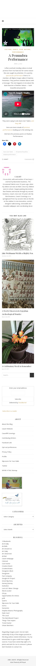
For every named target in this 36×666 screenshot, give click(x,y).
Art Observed (7, 554)
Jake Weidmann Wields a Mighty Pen (17, 253)
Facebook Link (7, 443)
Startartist (5, 608)
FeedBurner (22, 403)
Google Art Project (8, 578)
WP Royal (23, 662)
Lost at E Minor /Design (10, 588)
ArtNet (4, 556)
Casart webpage (7, 559)
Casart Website (7, 429)
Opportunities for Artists (10, 596)
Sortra (4, 606)
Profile (4, 456)
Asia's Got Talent (8, 152)
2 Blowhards (6, 541)
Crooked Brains (7, 568)
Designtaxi (5, 573)
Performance (18, 52)
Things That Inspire (8, 620)
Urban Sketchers (7, 625)
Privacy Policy (6, 452)
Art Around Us (7, 549)
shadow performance (9, 154)
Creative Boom (7, 566)
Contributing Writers (9, 438)
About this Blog (7, 424)
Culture (8, 49)
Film (21, 49)
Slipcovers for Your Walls (10, 461)
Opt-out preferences (9, 447)
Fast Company (7, 576)
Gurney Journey (7, 583)
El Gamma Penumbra (22, 152)
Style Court (6, 613)
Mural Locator (7, 591)
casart (6, 159)
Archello (4, 546)
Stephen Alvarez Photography (12, 611)
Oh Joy (4, 593)
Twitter (4, 466)
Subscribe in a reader (9, 411)
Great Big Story (7, 581)
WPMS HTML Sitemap (9, 470)
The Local (5, 615)
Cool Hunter (6, 564)
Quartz (4, 601)
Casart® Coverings (8, 433)
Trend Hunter (7, 623)
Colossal (5, 561)
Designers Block (7, 571)
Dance (15, 49)
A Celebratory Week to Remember (16, 366)
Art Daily (5, 551)
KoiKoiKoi (5, 586)
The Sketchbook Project (10, 618)
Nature (27, 49)
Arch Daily (5, 544)
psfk (3, 598)
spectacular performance (14, 75)
